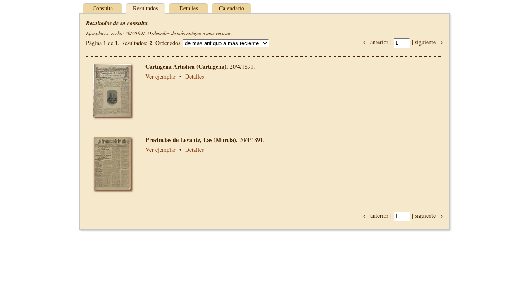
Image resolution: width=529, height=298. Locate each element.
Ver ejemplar (160, 76)
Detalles (188, 8)
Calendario (231, 8)
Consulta (103, 8)
